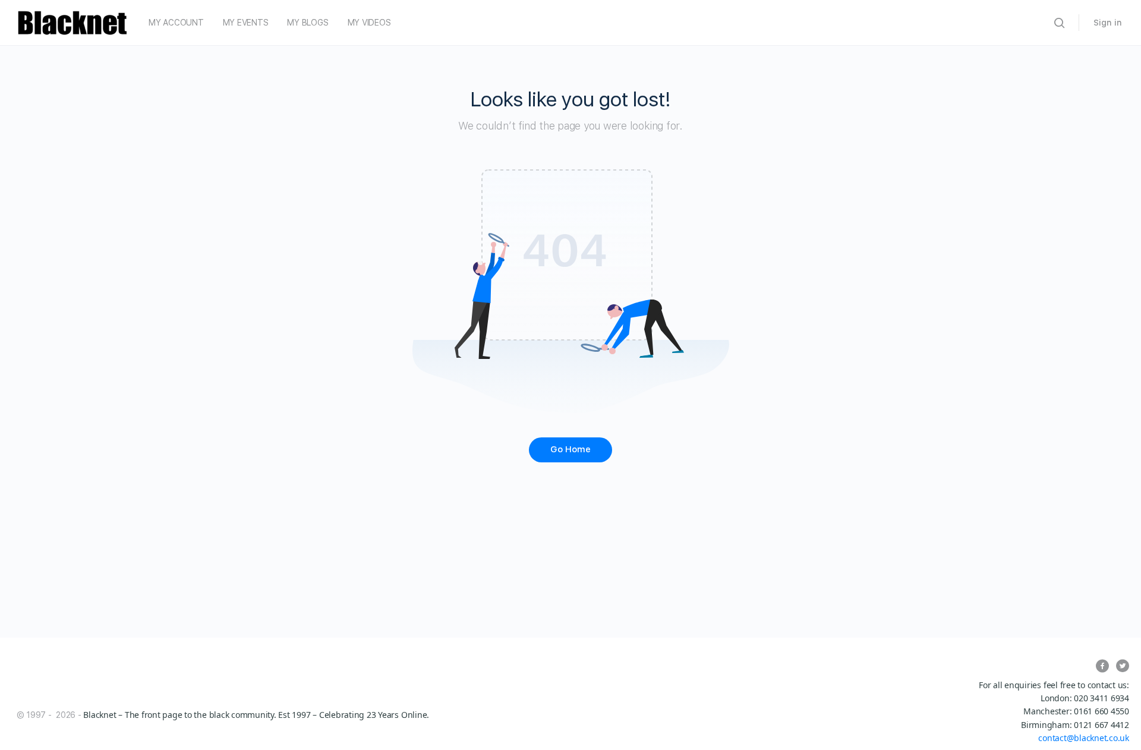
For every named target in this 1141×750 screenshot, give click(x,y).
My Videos (369, 22)
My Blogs (307, 22)
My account (176, 22)
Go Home (570, 449)
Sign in (1107, 22)
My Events (246, 22)
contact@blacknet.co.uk (1083, 737)
